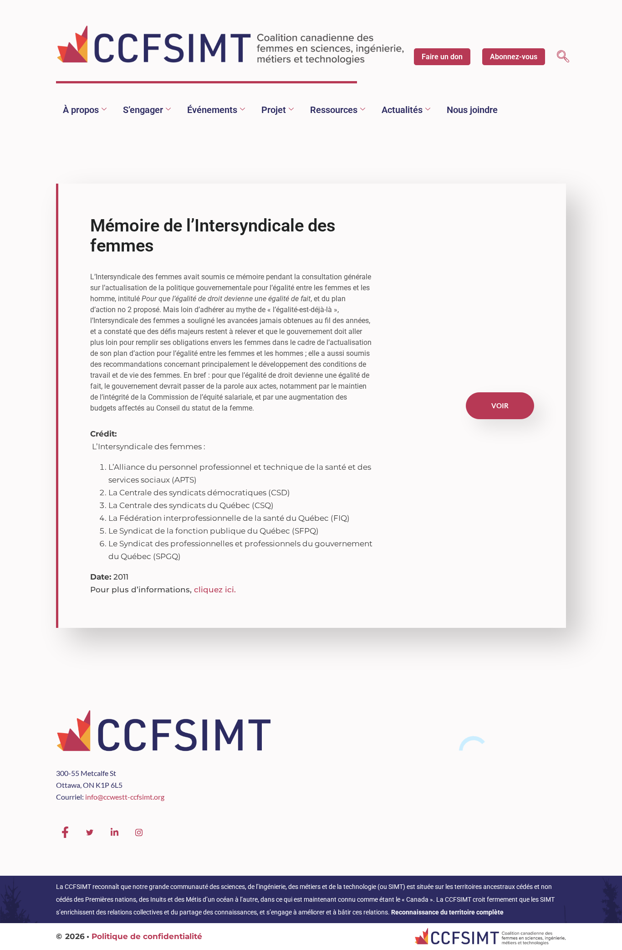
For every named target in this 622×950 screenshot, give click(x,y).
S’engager (143, 109)
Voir (500, 405)
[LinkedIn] (114, 832)
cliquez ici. (215, 589)
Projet (273, 109)
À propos (81, 109)
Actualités (402, 109)
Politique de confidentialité (147, 936)
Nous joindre (472, 109)
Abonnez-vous (513, 56)
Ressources (333, 109)
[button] (563, 57)
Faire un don (442, 56)
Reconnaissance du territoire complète (447, 912)
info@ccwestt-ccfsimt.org (124, 796)
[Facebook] (65, 832)
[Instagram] (139, 832)
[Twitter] (90, 832)
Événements (212, 109)
